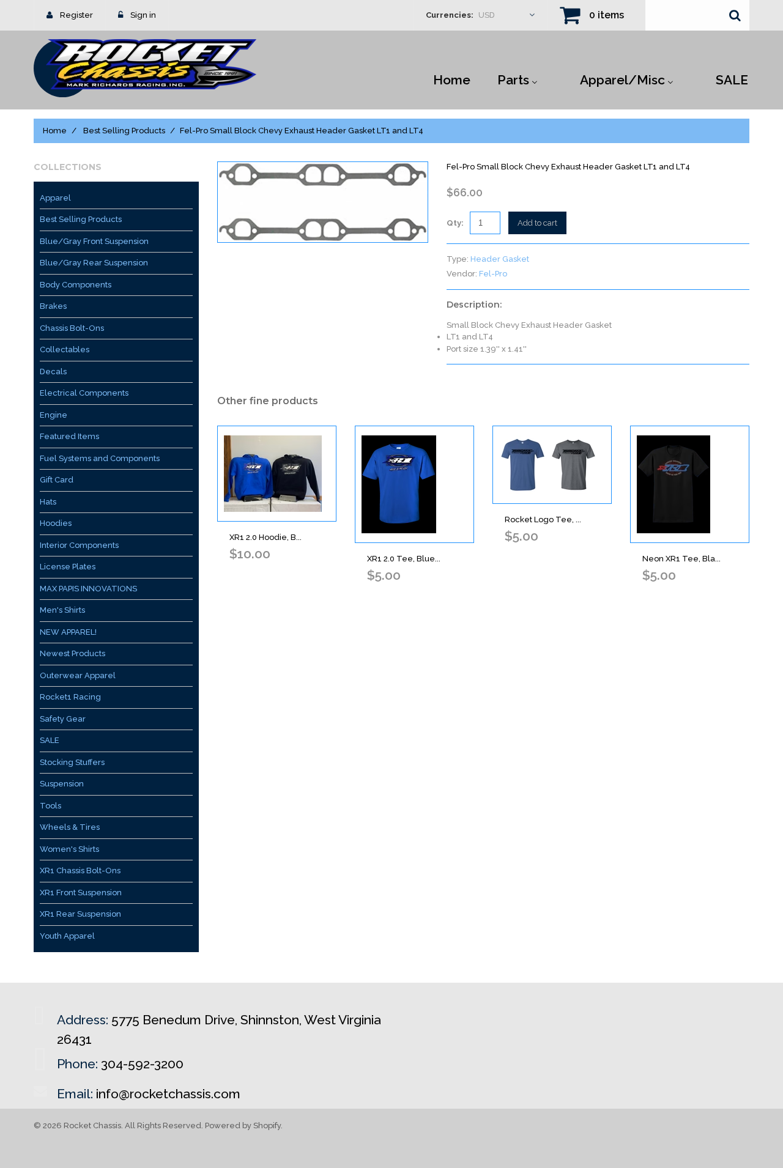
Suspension (62, 783)
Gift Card (56, 479)
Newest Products (72, 653)
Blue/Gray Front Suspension (94, 241)
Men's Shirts (62, 610)
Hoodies (56, 523)
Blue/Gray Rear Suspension (94, 262)
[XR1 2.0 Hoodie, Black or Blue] (276, 474)
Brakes (53, 306)
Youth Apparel (67, 936)
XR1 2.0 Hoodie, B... (265, 537)
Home (55, 130)
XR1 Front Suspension (81, 892)
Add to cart (537, 222)
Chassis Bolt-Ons (72, 328)
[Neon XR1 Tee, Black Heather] (689, 484)
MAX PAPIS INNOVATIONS (88, 588)
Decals (53, 371)
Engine (53, 415)
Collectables (64, 349)
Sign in (143, 15)
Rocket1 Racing (70, 696)
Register (76, 15)
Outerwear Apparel (78, 675)
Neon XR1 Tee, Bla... (681, 558)
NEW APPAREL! (68, 632)
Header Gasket (499, 259)
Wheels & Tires (70, 827)
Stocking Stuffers (72, 762)
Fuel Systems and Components (100, 458)
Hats (48, 501)
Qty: (455, 222)
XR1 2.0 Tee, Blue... (403, 558)
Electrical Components (84, 392)
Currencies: (449, 15)
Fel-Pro (493, 273)
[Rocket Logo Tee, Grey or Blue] (552, 465)
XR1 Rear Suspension (80, 914)
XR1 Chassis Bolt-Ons (80, 870)
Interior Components (79, 545)
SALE (49, 740)
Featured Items (69, 436)
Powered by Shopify (243, 1125)
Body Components (75, 284)
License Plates (67, 566)
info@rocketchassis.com (168, 1093)
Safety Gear (63, 718)
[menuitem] (452, 79)
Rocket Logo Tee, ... (543, 519)
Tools (50, 805)
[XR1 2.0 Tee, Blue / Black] (414, 484)
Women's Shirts (69, 849)
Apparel (55, 197)
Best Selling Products (124, 130)
